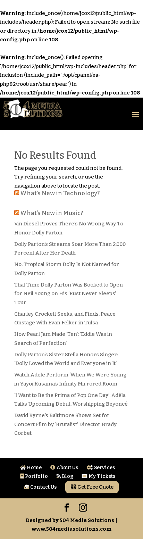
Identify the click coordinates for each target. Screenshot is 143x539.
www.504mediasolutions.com (71, 529)
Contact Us (43, 487)
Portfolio (36, 476)
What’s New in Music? (51, 213)
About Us (66, 468)
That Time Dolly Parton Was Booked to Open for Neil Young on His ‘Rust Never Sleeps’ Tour (68, 294)
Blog (67, 476)
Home (34, 468)
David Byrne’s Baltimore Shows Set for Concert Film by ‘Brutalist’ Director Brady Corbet (65, 424)
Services (104, 468)
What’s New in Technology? (60, 193)
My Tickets (101, 476)
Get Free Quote (94, 487)
